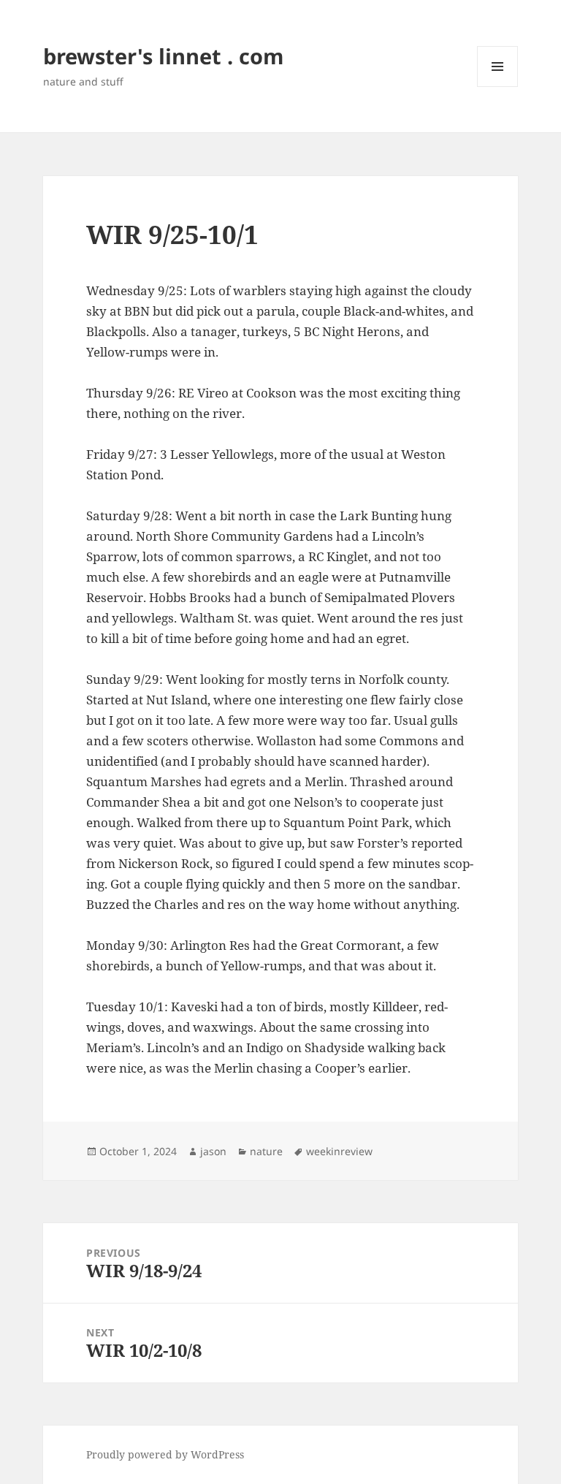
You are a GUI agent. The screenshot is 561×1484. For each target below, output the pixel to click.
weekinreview (339, 1151)
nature (266, 1151)
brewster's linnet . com (163, 56)
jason (213, 1151)
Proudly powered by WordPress (165, 1454)
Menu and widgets (498, 86)
